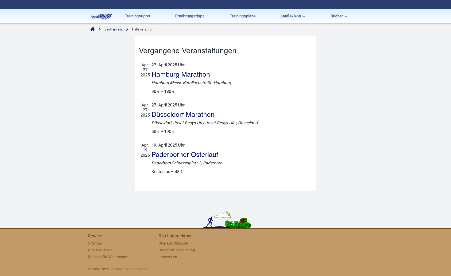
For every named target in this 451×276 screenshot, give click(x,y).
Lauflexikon (291, 16)
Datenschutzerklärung (177, 250)
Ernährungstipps (190, 16)
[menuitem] (137, 16)
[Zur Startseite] (91, 29)
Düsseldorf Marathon (183, 114)
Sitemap (95, 243)
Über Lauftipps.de (173, 243)
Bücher (336, 16)
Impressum (168, 257)
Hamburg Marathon (181, 74)
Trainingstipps (137, 16)
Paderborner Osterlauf (185, 154)
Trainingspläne (243, 16)
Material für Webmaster (107, 257)
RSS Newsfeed (100, 250)
